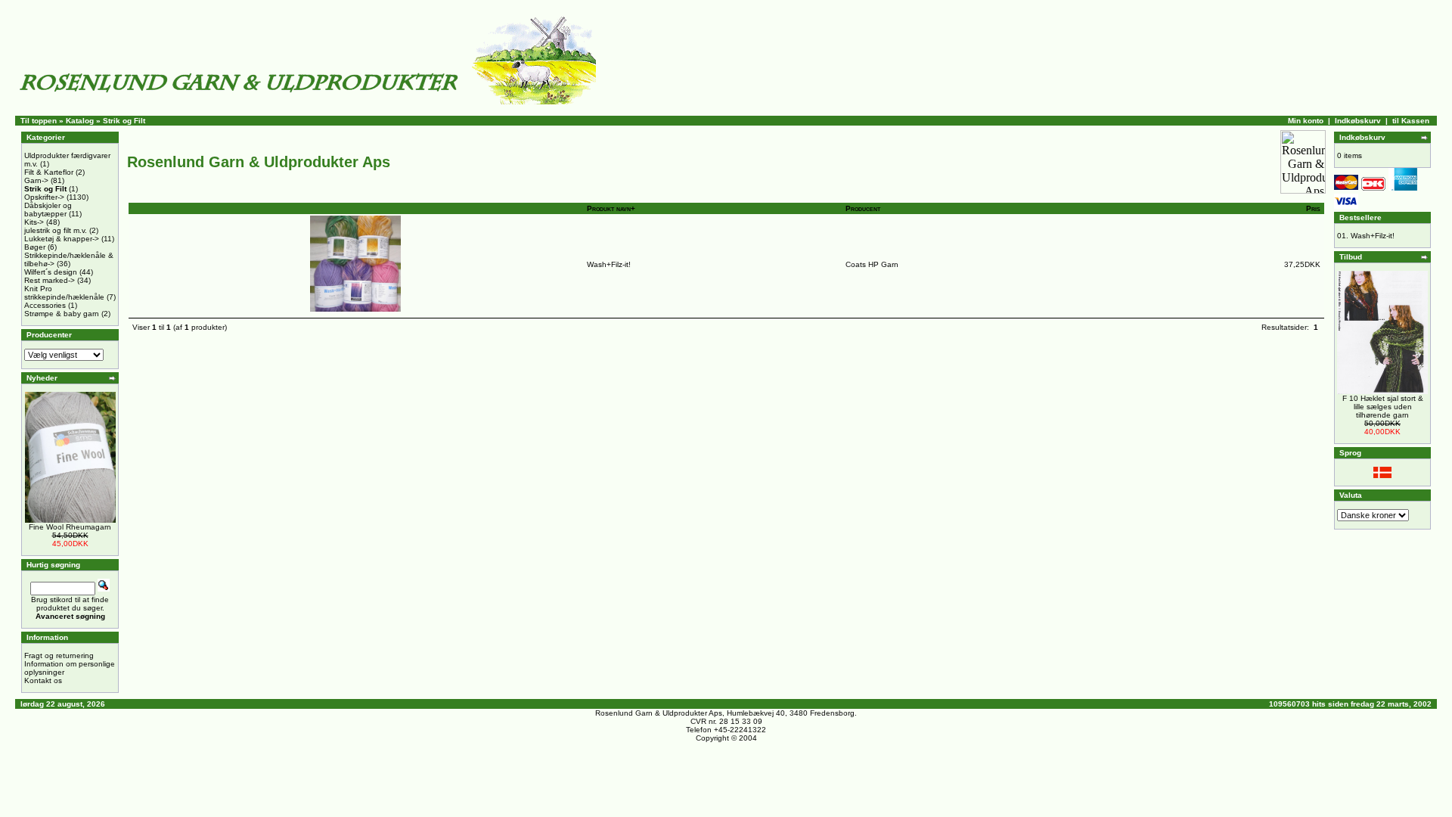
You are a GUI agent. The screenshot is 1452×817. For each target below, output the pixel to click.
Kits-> (34, 222)
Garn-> (36, 180)
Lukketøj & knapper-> (61, 239)
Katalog (80, 120)
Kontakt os (43, 680)
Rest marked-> (49, 280)
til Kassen (1410, 120)
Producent (862, 208)
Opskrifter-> (44, 197)
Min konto (1305, 120)
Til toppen (38, 120)
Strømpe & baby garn (61, 313)
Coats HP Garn (871, 264)
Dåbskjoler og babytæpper (48, 209)
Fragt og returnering (59, 655)
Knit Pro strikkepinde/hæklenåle (64, 292)
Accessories (45, 305)
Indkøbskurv (1358, 120)
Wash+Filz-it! (609, 264)
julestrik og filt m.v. (55, 230)
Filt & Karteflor (48, 172)
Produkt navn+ (611, 208)
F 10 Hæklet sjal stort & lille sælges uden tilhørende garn (1382, 406)
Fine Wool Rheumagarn (70, 527)
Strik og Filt (124, 120)
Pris (1313, 208)
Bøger (34, 247)
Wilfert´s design (50, 272)
